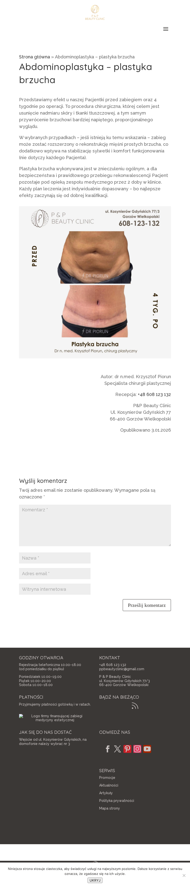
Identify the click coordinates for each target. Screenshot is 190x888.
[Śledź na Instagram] (137, 749)
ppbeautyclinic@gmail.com (121, 669)
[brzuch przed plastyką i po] (95, 358)
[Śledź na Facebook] (108, 749)
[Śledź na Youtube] (147, 749)
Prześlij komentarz (147, 605)
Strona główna (34, 56)
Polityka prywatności (116, 801)
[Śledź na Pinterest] (127, 749)
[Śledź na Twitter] (117, 749)
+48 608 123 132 (154, 394)
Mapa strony (109, 808)
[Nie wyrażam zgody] (183, 875)
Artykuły (106, 793)
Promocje (107, 778)
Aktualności (108, 785)
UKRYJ (95, 880)
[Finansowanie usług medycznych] (55, 720)
